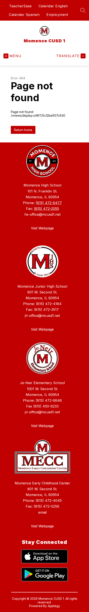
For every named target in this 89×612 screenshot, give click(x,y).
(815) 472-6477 (49, 203)
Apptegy (54, 606)
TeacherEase (20, 6)
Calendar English (53, 6)
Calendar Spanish (24, 14)
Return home (23, 130)
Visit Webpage (42, 228)
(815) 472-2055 (46, 208)
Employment (57, 14)
